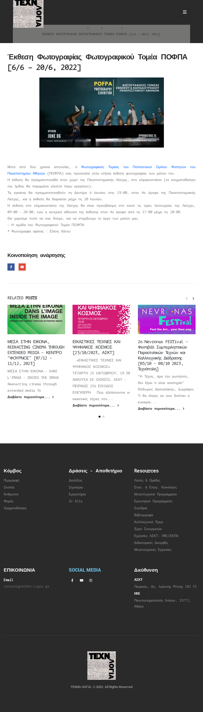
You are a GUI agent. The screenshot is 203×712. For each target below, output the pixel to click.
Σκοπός (9, 487)
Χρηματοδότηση (15, 508)
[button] (186, 298)
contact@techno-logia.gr (26, 586)
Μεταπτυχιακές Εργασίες (152, 550)
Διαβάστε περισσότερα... (29, 397)
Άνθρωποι (11, 494)
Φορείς (8, 501)
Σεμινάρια (76, 487)
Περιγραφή (11, 480)
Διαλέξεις (75, 480)
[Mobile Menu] (185, 12)
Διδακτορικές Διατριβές (151, 543)
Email (22, 267)
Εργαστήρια (77, 494)
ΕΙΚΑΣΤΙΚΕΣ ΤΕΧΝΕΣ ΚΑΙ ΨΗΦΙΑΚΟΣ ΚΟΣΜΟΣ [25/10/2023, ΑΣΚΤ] (96, 347)
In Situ (76, 501)
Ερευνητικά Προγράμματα (153, 501)
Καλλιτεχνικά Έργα (148, 522)
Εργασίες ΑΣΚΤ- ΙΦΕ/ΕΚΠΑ (156, 536)
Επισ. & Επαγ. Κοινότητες (155, 487)
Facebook (11, 267)
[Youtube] (81, 580)
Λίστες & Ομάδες (147, 480)
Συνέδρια (140, 508)
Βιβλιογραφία (143, 515)
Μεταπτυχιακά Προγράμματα (155, 494)
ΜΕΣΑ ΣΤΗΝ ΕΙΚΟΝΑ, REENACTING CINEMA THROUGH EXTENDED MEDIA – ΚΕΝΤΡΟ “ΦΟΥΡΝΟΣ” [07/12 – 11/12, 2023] (35, 352)
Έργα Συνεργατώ (147, 529)
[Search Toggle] (171, 12)
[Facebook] (72, 580)
